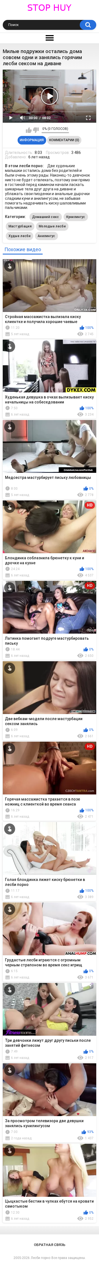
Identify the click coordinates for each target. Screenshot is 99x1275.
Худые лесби (20, 236)
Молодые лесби (52, 226)
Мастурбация (20, 226)
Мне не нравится (36, 130)
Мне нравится (29, 130)
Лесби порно (40, 1258)
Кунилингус (75, 217)
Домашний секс (45, 217)
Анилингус (46, 236)
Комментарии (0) (64, 140)
